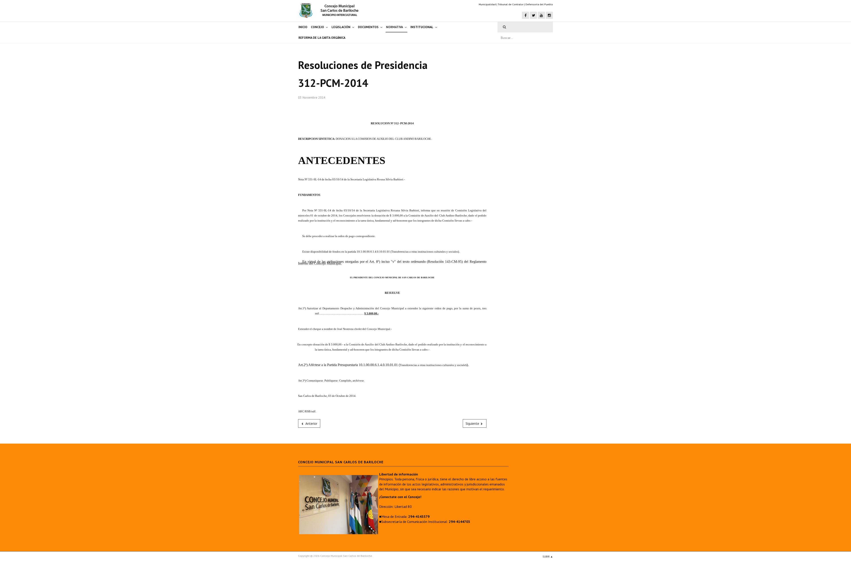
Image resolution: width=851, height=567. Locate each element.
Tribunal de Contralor (510, 4)
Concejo (317, 27)
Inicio (303, 27)
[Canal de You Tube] (541, 15)
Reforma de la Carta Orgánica (322, 38)
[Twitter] (533, 15)
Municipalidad (487, 4)
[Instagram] (549, 15)
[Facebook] (525, 15)
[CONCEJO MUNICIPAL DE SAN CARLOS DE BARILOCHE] (330, 10)
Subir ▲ (548, 556)
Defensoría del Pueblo (539, 4)
